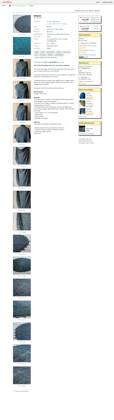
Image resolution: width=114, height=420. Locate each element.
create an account (107, 2)
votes (94, 45)
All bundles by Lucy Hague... (87, 133)
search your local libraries (21, 391)
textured (50, 54)
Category (36, 29)
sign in (98, 2)
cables (36, 52)
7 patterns (96, 28)
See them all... (83, 116)
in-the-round (66, 52)
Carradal (88, 101)
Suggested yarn (38, 34)
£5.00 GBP (85, 19)
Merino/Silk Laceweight (85, 66)
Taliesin (88, 93)
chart (42, 52)
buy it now (61, 62)
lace (36, 54)
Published (36, 31)
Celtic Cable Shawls (18, 5)
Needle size (37, 43)
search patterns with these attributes (46, 57)
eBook (96, 26)
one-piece (42, 54)
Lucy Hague (39, 17)
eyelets (58, 52)
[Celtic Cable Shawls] (82, 131)
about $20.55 (85, 30)
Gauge (36, 39)
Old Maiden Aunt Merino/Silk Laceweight (58, 34)
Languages (37, 48)
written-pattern (59, 54)
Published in (37, 21)
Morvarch (88, 109)
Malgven (81, 38)
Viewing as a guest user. (87, 10)
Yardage (36, 46)
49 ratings (93, 54)
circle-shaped (50, 52)
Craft (35, 26)
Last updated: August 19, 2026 (87, 143)
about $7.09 (85, 21)
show (65, 23)
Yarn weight (37, 36)
